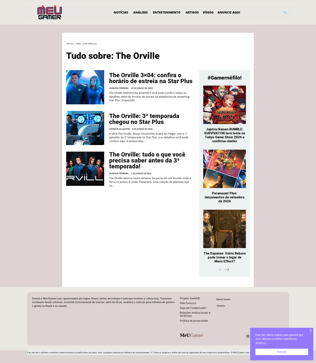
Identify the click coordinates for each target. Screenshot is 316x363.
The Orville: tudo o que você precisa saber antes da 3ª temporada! (147, 160)
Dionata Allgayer (119, 128)
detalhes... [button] (261, 342)
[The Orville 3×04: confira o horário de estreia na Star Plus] (85, 87)
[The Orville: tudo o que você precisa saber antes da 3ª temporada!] (85, 169)
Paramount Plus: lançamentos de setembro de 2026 (225, 197)
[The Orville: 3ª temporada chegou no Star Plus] (85, 128)
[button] (285, 12)
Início (69, 43)
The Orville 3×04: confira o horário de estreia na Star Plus (151, 78)
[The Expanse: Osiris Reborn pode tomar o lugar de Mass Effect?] (224, 229)
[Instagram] (248, 336)
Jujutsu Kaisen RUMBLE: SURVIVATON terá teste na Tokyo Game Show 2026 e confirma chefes (224, 135)
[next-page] (227, 269)
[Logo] (50, 12)
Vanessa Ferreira (119, 88)
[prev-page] (220, 269)
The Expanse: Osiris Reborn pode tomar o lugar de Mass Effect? (225, 257)
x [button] (311, 330)
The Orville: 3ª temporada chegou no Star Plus (144, 119)
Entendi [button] (281, 351)
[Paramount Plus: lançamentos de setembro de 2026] (224, 169)
